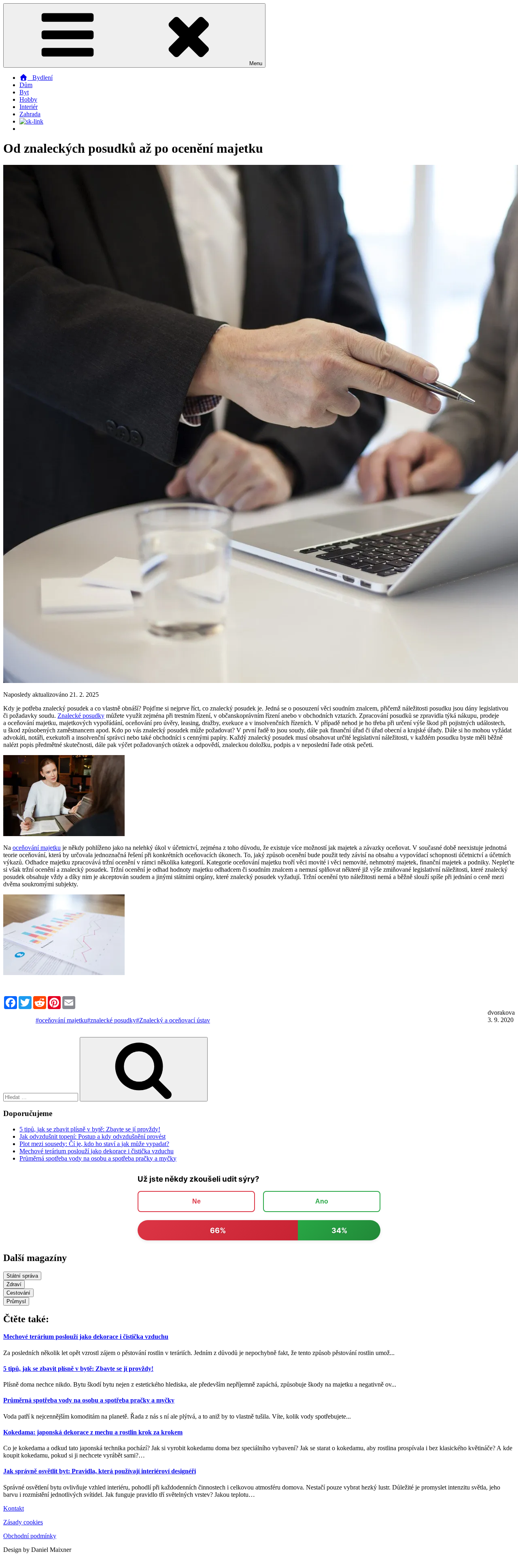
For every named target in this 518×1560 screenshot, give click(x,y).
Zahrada (29, 114)
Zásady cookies (23, 1522)
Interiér (28, 106)
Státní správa (22, 1276)
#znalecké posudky (111, 1020)
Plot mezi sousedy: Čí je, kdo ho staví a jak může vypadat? (94, 1143)
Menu (255, 63)
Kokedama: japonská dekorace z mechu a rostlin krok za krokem (93, 1432)
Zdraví (13, 1284)
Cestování (18, 1293)
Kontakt (13, 1508)
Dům (25, 84)
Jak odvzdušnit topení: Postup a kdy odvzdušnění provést (92, 1136)
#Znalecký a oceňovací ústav (173, 1020)
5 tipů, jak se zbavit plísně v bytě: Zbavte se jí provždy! (89, 1129)
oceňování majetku (37, 847)
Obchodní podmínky (29, 1535)
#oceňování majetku (61, 1020)
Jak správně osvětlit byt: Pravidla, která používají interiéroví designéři (99, 1471)
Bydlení (40, 77)
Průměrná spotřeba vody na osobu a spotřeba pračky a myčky (97, 1158)
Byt (24, 92)
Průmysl (16, 1301)
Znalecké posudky (80, 715)
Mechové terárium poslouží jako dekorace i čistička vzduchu (96, 1151)
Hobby (28, 99)
